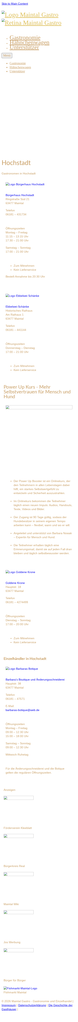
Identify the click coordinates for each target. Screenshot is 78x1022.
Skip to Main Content (15, 3)
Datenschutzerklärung (32, 1005)
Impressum (9, 1005)
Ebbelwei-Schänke (17, 306)
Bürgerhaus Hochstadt (20, 195)
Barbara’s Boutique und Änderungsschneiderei (35, 679)
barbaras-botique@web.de (22, 710)
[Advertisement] (39, 116)
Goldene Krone (15, 582)
